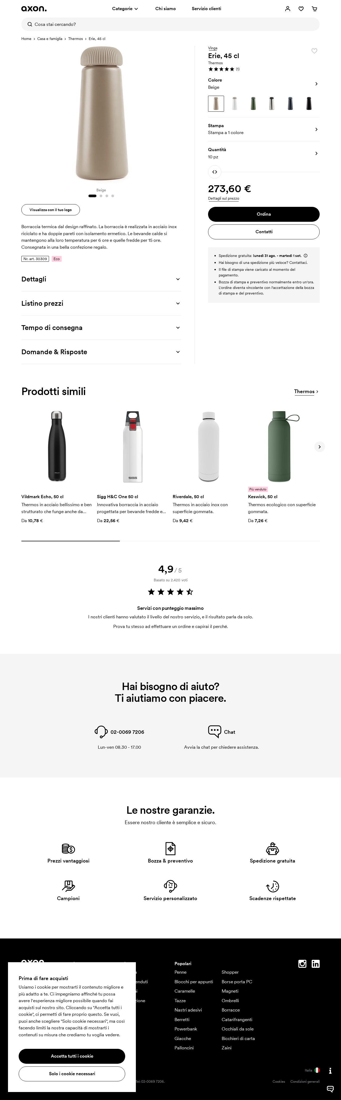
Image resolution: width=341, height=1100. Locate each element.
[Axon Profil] (34, 8)
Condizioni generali (305, 1081)
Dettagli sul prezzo (223, 198)
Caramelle (184, 991)
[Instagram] (302, 965)
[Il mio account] (287, 8)
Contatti (264, 232)
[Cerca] (28, 24)
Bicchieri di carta (238, 1038)
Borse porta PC (237, 982)
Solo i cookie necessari (72, 1074)
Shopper (230, 972)
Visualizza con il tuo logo (51, 209)
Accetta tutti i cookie (72, 1056)
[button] (264, 69)
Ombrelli (230, 1001)
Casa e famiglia (49, 38)
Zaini (227, 1048)
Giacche (182, 1038)
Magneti (230, 991)
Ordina (264, 214)
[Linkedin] (316, 965)
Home (26, 38)
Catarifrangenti (237, 1019)
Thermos (75, 38)
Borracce (231, 1010)
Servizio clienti (206, 8)
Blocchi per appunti (193, 982)
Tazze (180, 1001)
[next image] (175, 114)
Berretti (181, 1019)
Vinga (212, 48)
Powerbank (185, 1029)
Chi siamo (165, 8)
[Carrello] (314, 8)
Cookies (279, 1081)
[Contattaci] (330, 1071)
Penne (180, 972)
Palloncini (184, 1048)
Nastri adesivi (188, 1010)
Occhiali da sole (238, 1029)
